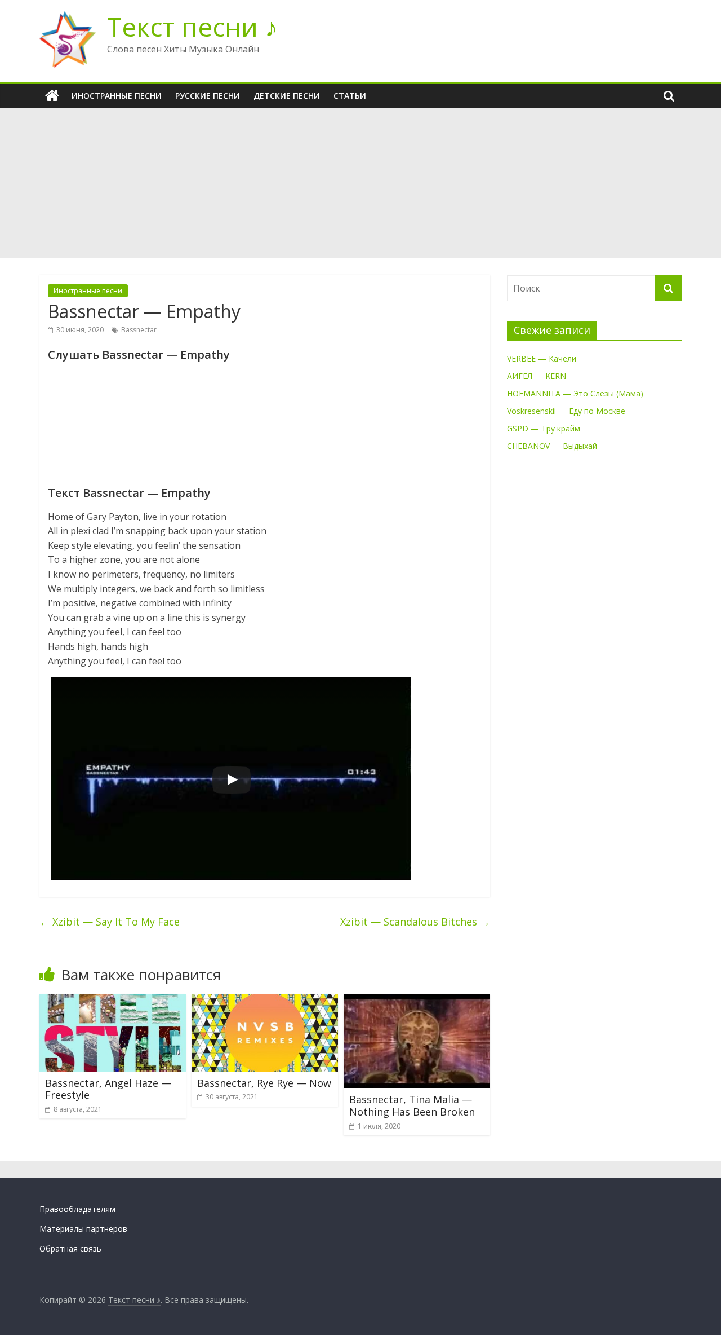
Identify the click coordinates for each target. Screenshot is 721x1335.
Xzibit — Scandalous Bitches (415, 921)
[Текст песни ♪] (52, 96)
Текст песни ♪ (192, 26)
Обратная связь (70, 1248)
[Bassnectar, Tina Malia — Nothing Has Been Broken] (417, 1001)
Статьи (349, 95)
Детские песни (286, 95)
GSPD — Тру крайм (543, 428)
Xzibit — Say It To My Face (109, 921)
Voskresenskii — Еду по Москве (566, 411)
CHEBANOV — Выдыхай (552, 445)
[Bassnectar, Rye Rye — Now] (265, 1001)
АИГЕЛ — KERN (536, 376)
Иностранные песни (117, 95)
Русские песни (207, 95)
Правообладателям (77, 1209)
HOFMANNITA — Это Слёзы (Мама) (575, 393)
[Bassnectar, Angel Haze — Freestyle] (112, 1001)
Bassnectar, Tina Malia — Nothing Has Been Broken (412, 1105)
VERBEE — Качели (541, 358)
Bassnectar (139, 329)
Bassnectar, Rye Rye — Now (264, 1083)
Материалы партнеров (83, 1228)
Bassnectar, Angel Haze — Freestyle (108, 1089)
